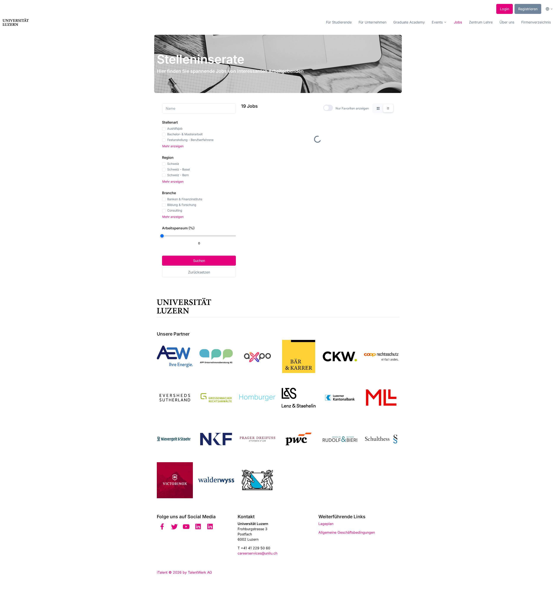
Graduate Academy (409, 22)
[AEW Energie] (175, 357)
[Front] (16, 22)
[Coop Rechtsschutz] (381, 356)
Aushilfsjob (175, 128)
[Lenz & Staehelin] (299, 398)
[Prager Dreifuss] (257, 439)
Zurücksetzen (199, 272)
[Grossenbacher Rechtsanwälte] (216, 398)
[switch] (328, 108)
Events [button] (437, 22)
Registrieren (528, 9)
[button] (548, 9)
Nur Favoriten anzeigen (352, 108)
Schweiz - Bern (178, 175)
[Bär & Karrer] (299, 356)
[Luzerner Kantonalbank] (340, 398)
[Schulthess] (381, 439)
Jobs (458, 22)
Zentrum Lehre (481, 22)
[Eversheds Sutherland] (175, 398)
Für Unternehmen (372, 22)
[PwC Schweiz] (299, 439)
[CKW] (340, 356)
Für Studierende (339, 22)
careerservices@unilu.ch (257, 553)
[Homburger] (257, 398)
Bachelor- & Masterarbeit (185, 134)
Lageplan (325, 523)
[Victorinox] (175, 480)
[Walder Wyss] (216, 480)
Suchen (199, 260)
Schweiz (173, 164)
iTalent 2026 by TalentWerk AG (184, 572)
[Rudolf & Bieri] (340, 439)
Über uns (507, 22)
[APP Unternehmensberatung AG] (216, 356)
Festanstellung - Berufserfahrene (190, 140)
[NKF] (216, 439)
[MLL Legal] (381, 398)
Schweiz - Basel (178, 169)
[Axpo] (257, 356)
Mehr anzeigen (173, 146)
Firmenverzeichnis (536, 22)
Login (504, 9)
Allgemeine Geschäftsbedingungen (346, 532)
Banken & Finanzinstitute (184, 199)
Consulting (174, 210)
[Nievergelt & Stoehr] (175, 439)
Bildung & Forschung (181, 205)
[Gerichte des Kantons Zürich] (257, 480)
